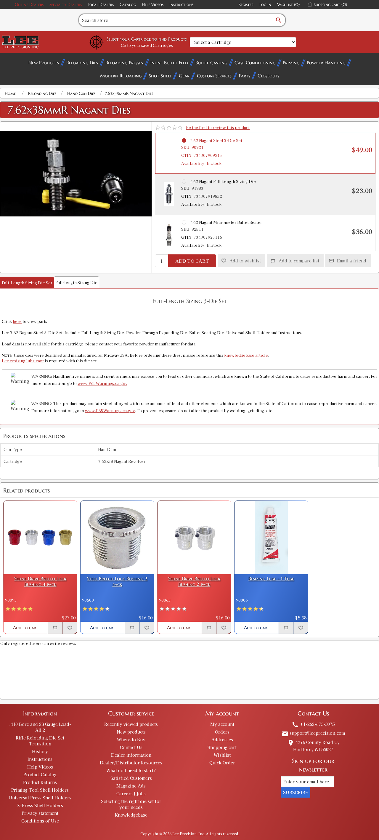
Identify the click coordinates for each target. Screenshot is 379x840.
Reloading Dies (82, 63)
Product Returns (40, 782)
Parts (244, 76)
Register (245, 4)
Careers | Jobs (131, 793)
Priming (291, 63)
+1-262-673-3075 (313, 724)
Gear (184, 76)
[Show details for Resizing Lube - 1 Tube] (271, 537)
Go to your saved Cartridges (147, 45)
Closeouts (268, 76)
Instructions (181, 4)
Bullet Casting (211, 63)
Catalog (128, 4)
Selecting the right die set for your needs (131, 804)
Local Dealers (101, 4)
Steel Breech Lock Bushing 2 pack (117, 581)
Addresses (222, 739)
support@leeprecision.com (313, 733)
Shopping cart (222, 747)
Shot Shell (160, 76)
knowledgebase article (246, 355)
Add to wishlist (245, 261)
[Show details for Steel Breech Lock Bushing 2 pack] (117, 537)
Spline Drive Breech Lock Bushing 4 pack (40, 581)
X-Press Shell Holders (40, 805)
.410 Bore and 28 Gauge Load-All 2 (40, 727)
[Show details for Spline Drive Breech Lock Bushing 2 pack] (194, 537)
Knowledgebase (131, 815)
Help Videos (152, 4)
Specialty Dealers (65, 4)
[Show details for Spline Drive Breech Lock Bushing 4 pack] (40, 537)
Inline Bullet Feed (169, 63)
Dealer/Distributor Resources (131, 763)
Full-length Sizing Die (76, 282)
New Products (43, 63)
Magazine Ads (131, 786)
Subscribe (295, 792)
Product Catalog (40, 774)
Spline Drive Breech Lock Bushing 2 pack (194, 581)
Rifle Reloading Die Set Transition (40, 741)
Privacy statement (40, 813)
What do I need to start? (131, 770)
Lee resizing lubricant (23, 361)
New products (131, 732)
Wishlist (222, 755)
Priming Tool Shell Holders (40, 790)
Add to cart (192, 261)
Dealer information (131, 755)
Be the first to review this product (218, 127)
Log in (265, 4)
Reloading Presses (124, 63)
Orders (222, 732)
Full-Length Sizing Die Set (27, 283)
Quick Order (222, 763)
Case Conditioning (255, 63)
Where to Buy (131, 739)
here (17, 321)
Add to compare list (299, 261)
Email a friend (351, 261)
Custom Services (214, 76)
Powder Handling (326, 63)
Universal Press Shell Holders (40, 798)
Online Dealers (29, 4)
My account (222, 724)
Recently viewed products (131, 724)
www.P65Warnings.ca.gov (102, 383)
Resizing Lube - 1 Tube (271, 578)
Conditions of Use (40, 821)
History (40, 751)
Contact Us (131, 747)
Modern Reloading (121, 76)
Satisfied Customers (131, 778)
